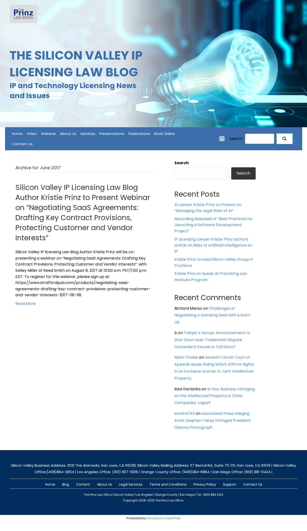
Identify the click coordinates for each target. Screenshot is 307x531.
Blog (65, 484)
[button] (285, 138)
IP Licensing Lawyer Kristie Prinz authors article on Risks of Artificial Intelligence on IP (213, 245)
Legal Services (130, 484)
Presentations (111, 133)
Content (83, 484)
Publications (139, 133)
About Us (68, 133)
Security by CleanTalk (164, 518)
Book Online (164, 133)
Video (32, 133)
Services (87, 133)
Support (229, 484)
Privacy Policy (205, 484)
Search (236, 138)
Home (17, 133)
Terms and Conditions (168, 484)
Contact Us (22, 143)
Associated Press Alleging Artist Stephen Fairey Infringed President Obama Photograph (212, 420)
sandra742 (184, 413)
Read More (25, 303)
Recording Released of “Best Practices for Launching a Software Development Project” (213, 225)
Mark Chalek (186, 357)
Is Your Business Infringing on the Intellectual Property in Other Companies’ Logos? (214, 396)
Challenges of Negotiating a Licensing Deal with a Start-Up (213, 315)
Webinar (48, 133)
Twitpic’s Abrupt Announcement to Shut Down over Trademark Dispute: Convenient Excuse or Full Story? (212, 340)
